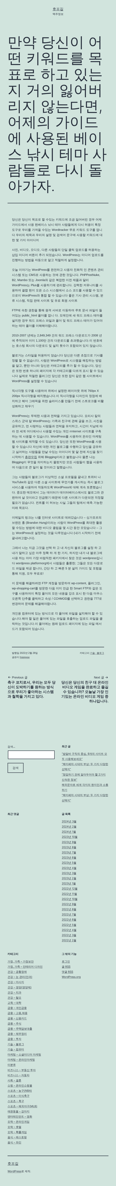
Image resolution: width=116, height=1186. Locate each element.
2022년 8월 (69, 909)
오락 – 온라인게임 (18, 1121)
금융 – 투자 (14, 1038)
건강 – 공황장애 (17, 971)
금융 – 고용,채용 (17, 1013)
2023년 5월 (69, 862)
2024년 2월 (69, 826)
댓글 (67, 971)
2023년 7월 (69, 852)
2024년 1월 (69, 831)
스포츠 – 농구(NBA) (20, 1090)
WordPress (14, 1171)
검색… (11, 746)
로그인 (66, 961)
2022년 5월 (69, 924)
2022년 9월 (69, 904)
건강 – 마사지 (16, 982)
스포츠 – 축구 (16, 1101)
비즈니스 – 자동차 (18, 1075)
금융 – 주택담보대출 (20, 1028)
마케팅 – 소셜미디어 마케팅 (24, 1054)
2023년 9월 (69, 842)
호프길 (58, 9)
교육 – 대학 (14, 1002)
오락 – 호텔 (14, 1127)
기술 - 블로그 (97, 653)
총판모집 (31, 457)
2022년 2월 (69, 940)
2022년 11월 (69, 893)
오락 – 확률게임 (17, 1132)
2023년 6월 (69, 857)
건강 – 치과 (14, 992)
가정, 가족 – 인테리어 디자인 (25, 966)
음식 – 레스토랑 (17, 1137)
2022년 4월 (69, 930)
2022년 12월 (69, 888)
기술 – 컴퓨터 (16, 1049)
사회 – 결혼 (14, 1080)
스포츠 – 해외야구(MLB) (22, 1106)
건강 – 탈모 (14, 997)
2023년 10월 (69, 836)
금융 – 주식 (14, 1023)
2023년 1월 (69, 883)
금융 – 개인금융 (17, 1007)
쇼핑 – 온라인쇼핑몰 (20, 1085)
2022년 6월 (69, 919)
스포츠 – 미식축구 (18, 1095)
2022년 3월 (69, 935)
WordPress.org (71, 976)
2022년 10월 (69, 899)
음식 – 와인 (14, 1142)
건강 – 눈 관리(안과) (20, 976)
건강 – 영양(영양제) (20, 987)
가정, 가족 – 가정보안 (21, 961)
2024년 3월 (69, 821)
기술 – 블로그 (16, 1044)
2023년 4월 (69, 868)
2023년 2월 (69, 878)
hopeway (25, 657)
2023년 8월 (69, 847)
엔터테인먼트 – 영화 (20, 1116)
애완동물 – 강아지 (18, 1111)
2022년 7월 (69, 914)
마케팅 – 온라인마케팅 (21, 1059)
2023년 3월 (69, 873)
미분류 (12, 1064)
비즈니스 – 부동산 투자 (22, 1070)
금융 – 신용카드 (17, 1018)
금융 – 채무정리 (17, 1033)
